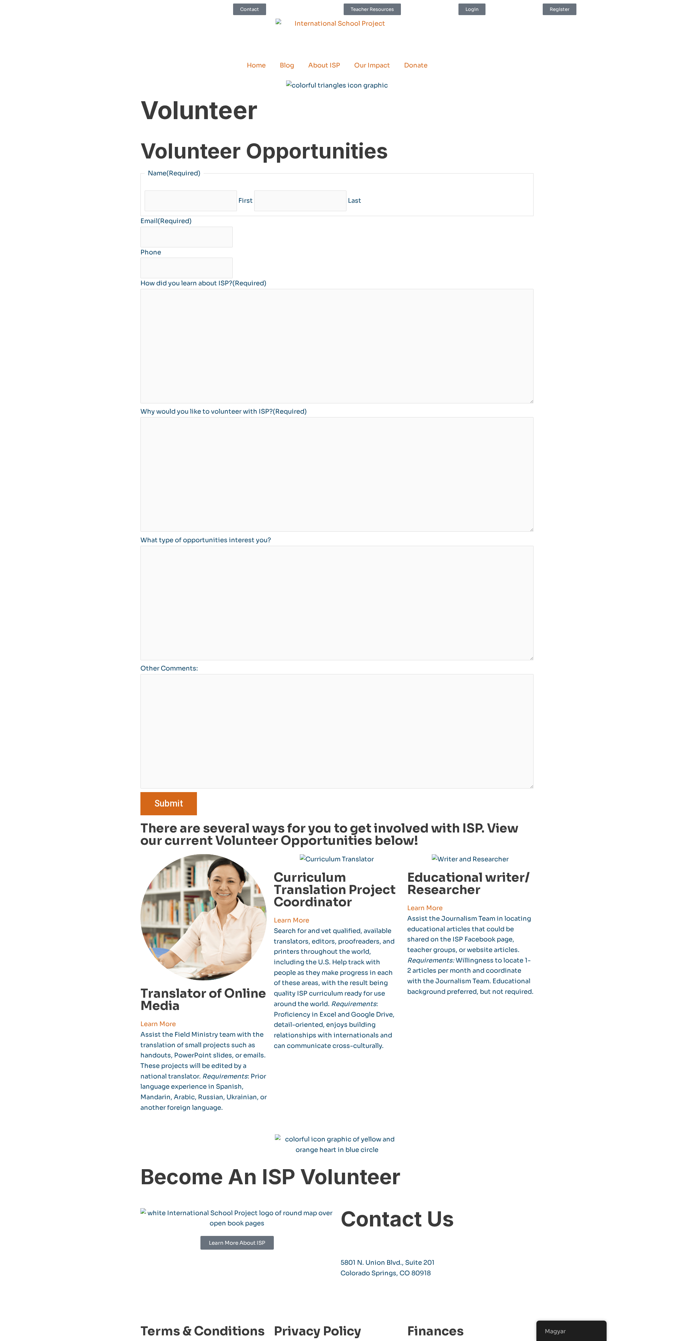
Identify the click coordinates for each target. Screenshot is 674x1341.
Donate (416, 65)
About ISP (324, 65)
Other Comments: (169, 668)
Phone (150, 252)
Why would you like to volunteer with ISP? (223, 411)
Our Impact (372, 65)
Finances (435, 1331)
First (245, 201)
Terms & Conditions (202, 1331)
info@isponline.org (372, 1241)
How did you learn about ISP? (203, 283)
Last (354, 201)
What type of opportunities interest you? (205, 540)
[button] (203, 1024)
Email (166, 221)
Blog (287, 65)
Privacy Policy (317, 1331)
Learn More (158, 1024)
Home (256, 65)
